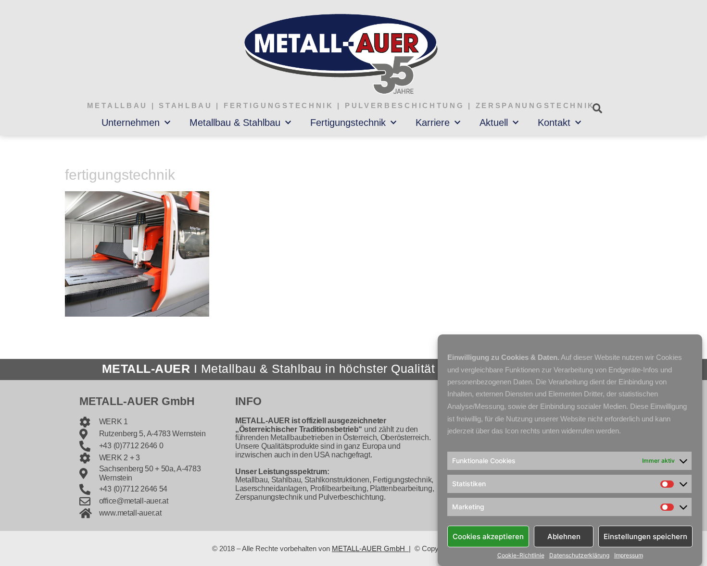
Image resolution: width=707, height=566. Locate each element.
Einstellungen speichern (645, 536)
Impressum (628, 555)
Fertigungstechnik (348, 122)
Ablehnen (564, 536)
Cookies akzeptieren (488, 536)
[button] (597, 108)
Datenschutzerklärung (579, 555)
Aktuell (494, 122)
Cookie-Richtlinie (520, 555)
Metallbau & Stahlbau (234, 122)
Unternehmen (130, 122)
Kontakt (554, 122)
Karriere (433, 122)
